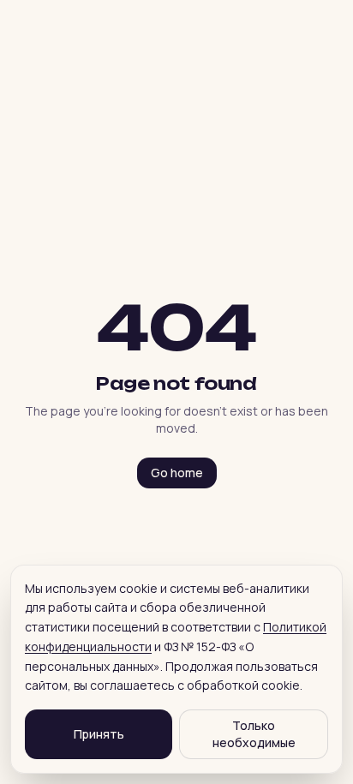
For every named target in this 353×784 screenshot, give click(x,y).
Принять (99, 734)
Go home (177, 472)
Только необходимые (254, 734)
